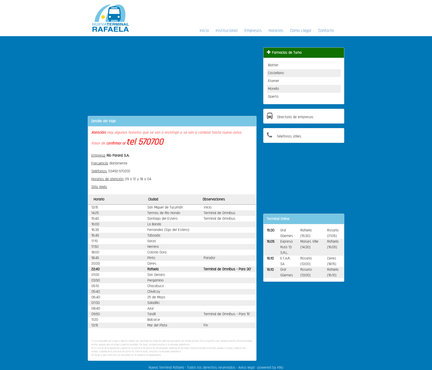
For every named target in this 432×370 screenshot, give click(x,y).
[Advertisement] (265, 12)
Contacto (326, 30)
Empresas (253, 30)
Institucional (227, 30)
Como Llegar (301, 30)
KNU (280, 367)
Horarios (275, 30)
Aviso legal (246, 367)
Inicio (204, 30)
